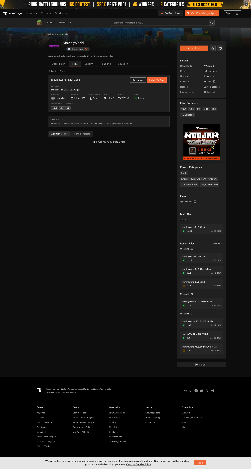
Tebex (184, 422)
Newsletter (114, 427)
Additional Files (59, 134)
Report (203, 364)
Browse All (64, 22)
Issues (121, 63)
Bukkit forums (115, 437)
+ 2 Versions (187, 115)
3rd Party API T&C (81, 432)
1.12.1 (191, 109)
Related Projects (81, 134)
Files (75, 63)
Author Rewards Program (84, 422)
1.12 (198, 109)
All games (41, 413)
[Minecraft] (39, 23)
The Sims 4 (41, 427)
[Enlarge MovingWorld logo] (53, 46)
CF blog (112, 422)
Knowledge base (152, 413)
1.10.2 (206, 109)
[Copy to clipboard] (214, 81)
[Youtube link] (196, 390)
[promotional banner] (125, 4)
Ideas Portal (114, 418)
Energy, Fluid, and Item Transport (199, 179)
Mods (65, 34)
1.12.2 (183, 109)
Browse (30, 13)
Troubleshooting (152, 418)
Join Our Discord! (117, 413)
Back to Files (57, 71)
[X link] (207, 390)
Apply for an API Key (82, 427)
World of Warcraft (45, 422)
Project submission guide (84, 418)
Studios (59, 13)
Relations (105, 63)
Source (189, 201)
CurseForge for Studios (192, 418)
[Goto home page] (12, 13)
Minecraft (53, 34)
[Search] (212, 23)
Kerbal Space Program (46, 437)
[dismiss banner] (246, 4)
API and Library (189, 184)
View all (216, 244)
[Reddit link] (212, 390)
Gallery (89, 63)
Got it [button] (200, 463)
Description (58, 63)
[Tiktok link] (190, 390)
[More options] (245, 13)
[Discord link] (201, 390)
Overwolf (186, 413)
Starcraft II (41, 432)
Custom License (212, 87)
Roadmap (113, 432)
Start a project (79, 413)
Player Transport (209, 184)
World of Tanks (43, 446)
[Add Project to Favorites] (213, 48)
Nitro (184, 427)
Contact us (150, 422)
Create (45, 13)
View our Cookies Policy (138, 464)
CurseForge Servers (117, 442)
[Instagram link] (185, 390)
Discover (50, 22)
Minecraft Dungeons (46, 442)
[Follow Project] (220, 48)
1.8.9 (214, 109)
